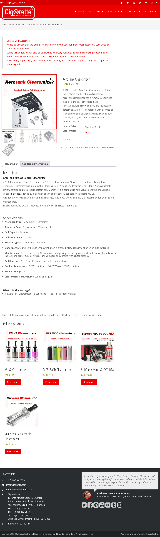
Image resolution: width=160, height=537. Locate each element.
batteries (15, 193)
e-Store (148, 11)
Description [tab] (11, 163)
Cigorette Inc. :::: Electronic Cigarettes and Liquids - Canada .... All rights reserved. (55, 533)
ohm (75, 182)
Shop (11, 24)
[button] (51, 79)
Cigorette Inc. (152, 533)
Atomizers (20, 24)
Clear (87, 132)
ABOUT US (94, 11)
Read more (12, 382)
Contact (132, 11)
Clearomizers (33, 24)
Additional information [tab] (35, 163)
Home (78, 11)
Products (113, 11)
